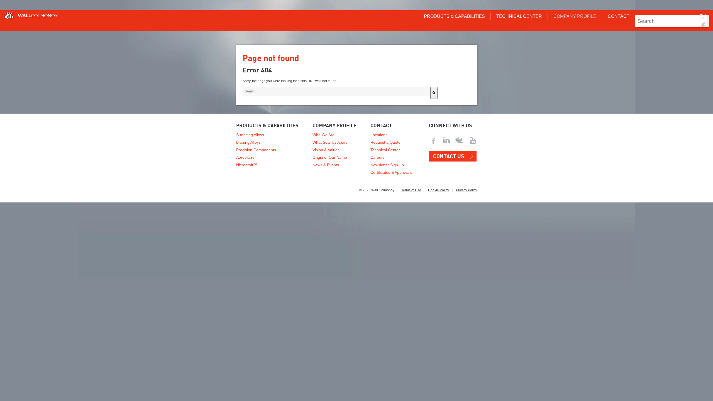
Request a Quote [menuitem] (385, 142)
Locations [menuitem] (378, 135)
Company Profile (334, 125)
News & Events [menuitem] (325, 165)
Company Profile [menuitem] (574, 16)
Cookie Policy (438, 190)
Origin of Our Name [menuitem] (329, 157)
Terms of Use (411, 190)
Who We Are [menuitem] (323, 135)
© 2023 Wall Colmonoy (376, 190)
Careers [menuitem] (377, 157)
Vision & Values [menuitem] (326, 150)
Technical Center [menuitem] (519, 16)
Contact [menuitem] (618, 16)
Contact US (448, 156)
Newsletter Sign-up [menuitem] (387, 165)
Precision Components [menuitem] (256, 150)
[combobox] (672, 21)
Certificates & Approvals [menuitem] (391, 172)
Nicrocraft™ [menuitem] (246, 165)
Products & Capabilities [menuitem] (454, 16)
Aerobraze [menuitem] (245, 157)
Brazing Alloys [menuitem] (248, 142)
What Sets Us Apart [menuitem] (329, 142)
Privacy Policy (466, 190)
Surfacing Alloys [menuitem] (250, 135)
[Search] (703, 20)
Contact (381, 125)
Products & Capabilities (267, 125)
